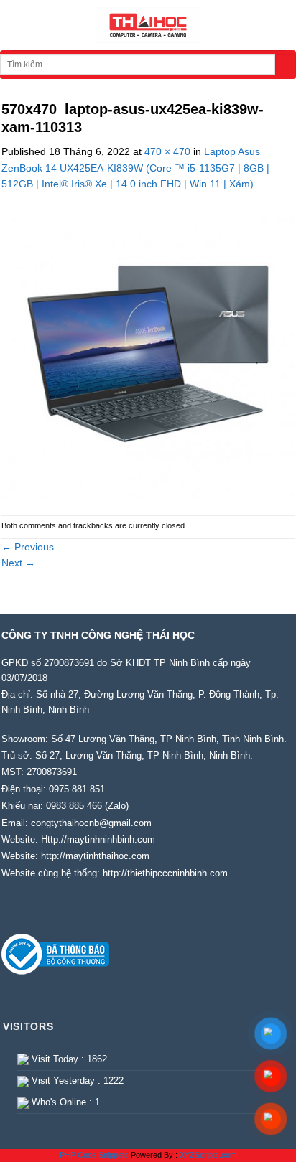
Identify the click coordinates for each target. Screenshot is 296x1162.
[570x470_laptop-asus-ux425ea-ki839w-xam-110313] (148, 352)
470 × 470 (167, 151)
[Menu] (18, 25)
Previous (27, 547)
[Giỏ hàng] (278, 25)
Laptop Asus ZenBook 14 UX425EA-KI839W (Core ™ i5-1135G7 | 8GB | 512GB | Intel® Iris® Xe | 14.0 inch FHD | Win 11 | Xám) (135, 167)
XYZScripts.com (208, 1155)
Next (18, 562)
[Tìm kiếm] (285, 64)
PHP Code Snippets (94, 1155)
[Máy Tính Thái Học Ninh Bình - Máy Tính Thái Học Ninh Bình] (148, 25)
